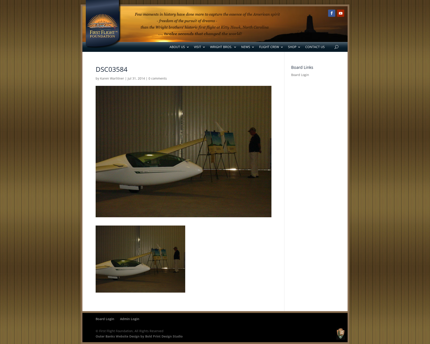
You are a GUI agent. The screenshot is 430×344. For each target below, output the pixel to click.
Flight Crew (269, 47)
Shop (292, 47)
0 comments (157, 78)
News (245, 47)
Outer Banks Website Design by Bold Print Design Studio (139, 336)
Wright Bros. (221, 47)
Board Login (300, 75)
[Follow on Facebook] (331, 13)
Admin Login (129, 319)
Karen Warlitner (112, 78)
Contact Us (315, 47)
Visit (197, 47)
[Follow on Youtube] (340, 13)
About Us (177, 47)
